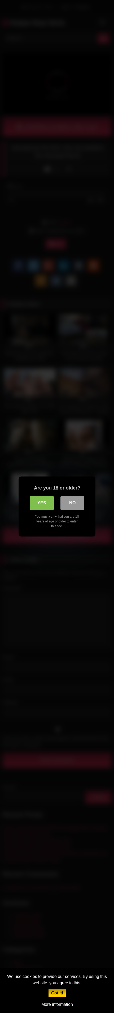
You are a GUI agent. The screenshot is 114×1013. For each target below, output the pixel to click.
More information (57, 1004)
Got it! (57, 993)
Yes (41, 503)
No (72, 503)
